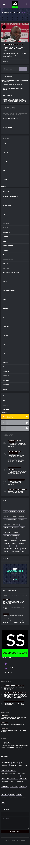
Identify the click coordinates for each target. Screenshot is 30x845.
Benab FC (22, 527)
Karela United (21, 543)
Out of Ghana (5, 335)
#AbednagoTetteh (22, 506)
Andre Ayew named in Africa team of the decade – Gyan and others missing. (15, 114)
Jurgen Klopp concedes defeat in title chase (15, 482)
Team (7, 842)
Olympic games (6, 326)
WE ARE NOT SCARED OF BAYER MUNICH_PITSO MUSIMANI (14, 48)
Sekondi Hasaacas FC (16, 551)
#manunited (6, 516)
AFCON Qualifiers (6, 209)
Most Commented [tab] (15, 595)
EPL (3, 254)
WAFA (23, 551)
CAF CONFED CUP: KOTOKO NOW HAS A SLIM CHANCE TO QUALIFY (17, 444)
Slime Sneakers (12, 132)
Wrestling (5, 389)
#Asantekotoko (17, 508)
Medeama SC (17, 548)
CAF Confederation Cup (8, 245)
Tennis (4, 353)
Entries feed (5, 405)
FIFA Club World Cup (7, 263)
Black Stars (5, 236)
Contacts (27, 842)
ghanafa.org (6, 540)
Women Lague (6, 380)
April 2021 (5, 170)
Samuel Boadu (6, 551)
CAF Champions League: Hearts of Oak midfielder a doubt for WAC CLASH (14, 95)
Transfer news (6, 357)
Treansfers (5, 362)
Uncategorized (6, 371)
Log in (4, 400)
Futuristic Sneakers (13, 123)
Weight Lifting (6, 375)
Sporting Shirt (12, 127)
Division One (5, 250)
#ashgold (5, 511)
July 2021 (4, 156)
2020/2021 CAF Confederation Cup (10, 196)
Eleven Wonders (15, 535)
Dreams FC (16, 532)
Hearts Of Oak (6, 543)
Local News (5, 308)
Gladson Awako (14, 540)
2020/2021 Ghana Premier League (10, 200)
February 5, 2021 (6, 50)
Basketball (5, 218)
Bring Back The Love (7, 532)
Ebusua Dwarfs (6, 535)
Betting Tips (5, 227)
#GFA (11, 514)
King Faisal (12, 794)
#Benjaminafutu (13, 511)
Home (2, 842)
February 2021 (6, 179)
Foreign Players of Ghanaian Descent (11, 272)
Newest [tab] (5, 595)
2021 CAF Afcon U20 (22, 519)
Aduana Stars (18, 522)
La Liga (4, 299)
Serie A (4, 348)
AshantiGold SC (7, 527)
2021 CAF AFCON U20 (7, 205)
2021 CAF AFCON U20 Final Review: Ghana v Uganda (15, 491)
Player (11, 842)
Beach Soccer (6, 223)
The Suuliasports (9, 840)
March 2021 (5, 174)
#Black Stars (21, 511)
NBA (3, 317)
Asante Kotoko (15, 524)
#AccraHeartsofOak (7, 508)
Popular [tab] (24, 595)
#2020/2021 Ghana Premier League (10, 506)
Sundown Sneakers (13, 118)
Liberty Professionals (8, 548)
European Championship (8, 259)
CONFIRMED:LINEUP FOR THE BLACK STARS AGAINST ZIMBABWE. (13, 89)
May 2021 (4, 165)
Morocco (24, 548)
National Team (6, 312)
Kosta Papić (19, 794)
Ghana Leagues (6, 281)
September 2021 (6, 147)
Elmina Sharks (22, 786)
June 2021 (5, 161)
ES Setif (3, 789)
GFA (8, 789)
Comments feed (6, 409)
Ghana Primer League (7, 286)
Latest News (5, 303)
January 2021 (5, 183)
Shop (21, 842)
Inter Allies (14, 543)
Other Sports (5, 330)
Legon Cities (4, 797)
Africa (4, 214)
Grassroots (5, 295)
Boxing (4, 241)
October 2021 (5, 143)
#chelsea (5, 514)
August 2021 (5, 152)
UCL (3, 366)
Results (4, 344)
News (4, 321)
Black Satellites (6, 232)
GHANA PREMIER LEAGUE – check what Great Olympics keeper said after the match (17, 472)
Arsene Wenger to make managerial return (12, 84)
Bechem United (15, 527)
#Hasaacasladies (17, 514)
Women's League (6, 384)
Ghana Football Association (9, 277)
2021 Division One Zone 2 (8, 522)
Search (23, 69)
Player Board (6, 339)
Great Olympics (23, 540)
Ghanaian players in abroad (9, 290)
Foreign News (6, 268)
